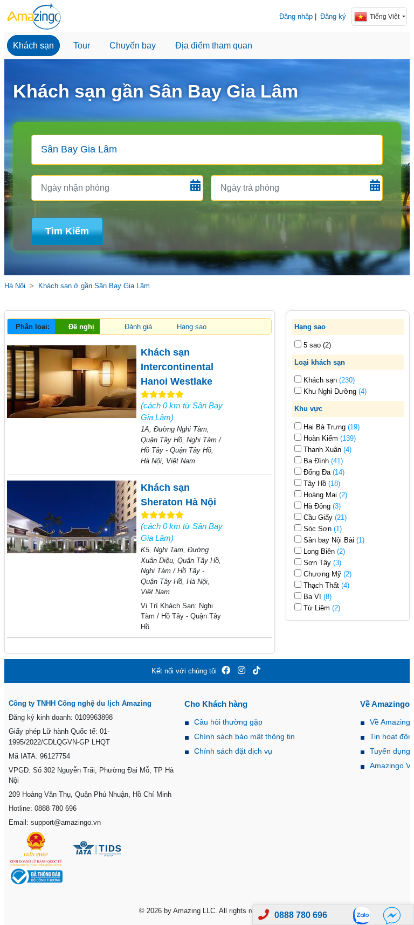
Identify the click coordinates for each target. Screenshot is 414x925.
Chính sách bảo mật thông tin (244, 736)
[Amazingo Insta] (241, 671)
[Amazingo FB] (226, 671)
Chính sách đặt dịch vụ (233, 751)
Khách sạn (33, 45)
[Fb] (392, 915)
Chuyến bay (132, 45)
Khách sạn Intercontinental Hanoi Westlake (177, 367)
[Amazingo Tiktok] (256, 671)
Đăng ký (333, 16)
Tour (81, 45)
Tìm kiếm (67, 231)
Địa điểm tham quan (213, 45)
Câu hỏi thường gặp (228, 722)
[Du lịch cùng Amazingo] (34, 16)
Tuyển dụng (390, 751)
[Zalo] (365, 915)
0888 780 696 (300, 915)
